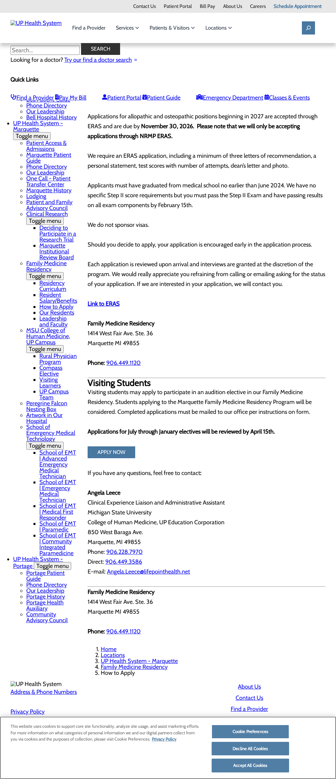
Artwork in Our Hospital (44, 418)
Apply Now (111, 452)
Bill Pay (207, 6)
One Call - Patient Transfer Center (48, 181)
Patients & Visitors (170, 28)
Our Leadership (45, 111)
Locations (216, 28)
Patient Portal (178, 6)
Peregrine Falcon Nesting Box (46, 406)
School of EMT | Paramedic (57, 526)
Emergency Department (233, 97)
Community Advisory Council (47, 617)
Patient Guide (163, 97)
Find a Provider (88, 28)
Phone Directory (46, 105)
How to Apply (56, 306)
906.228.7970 (124, 551)
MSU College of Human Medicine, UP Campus (48, 340)
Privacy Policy (27, 711)
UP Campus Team (54, 394)
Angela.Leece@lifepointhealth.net (148, 571)
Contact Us (144, 6)
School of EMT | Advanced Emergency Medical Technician (57, 464)
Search (100, 49)
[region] (168, 748)
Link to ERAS (104, 303)
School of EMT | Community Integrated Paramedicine (57, 544)
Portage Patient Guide (45, 575)
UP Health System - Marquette (38, 130)
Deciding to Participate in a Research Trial (57, 233)
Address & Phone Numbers (43, 692)
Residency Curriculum (52, 286)
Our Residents (56, 312)
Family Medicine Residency (46, 270)
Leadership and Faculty (53, 321)
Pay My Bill (72, 97)
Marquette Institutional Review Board (56, 251)
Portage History (45, 596)
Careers (258, 6)
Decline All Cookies (250, 748)
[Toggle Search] (308, 28)
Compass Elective (50, 370)
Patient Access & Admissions (46, 146)
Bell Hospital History (51, 117)
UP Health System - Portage (41, 562)
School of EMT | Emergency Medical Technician (57, 491)
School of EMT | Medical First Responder (57, 511)
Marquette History (49, 190)
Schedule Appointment (298, 6)
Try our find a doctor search (98, 59)
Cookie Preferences (250, 731)
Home (108, 649)
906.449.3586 (123, 561)
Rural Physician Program (58, 359)
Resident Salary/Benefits (58, 297)
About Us (232, 6)
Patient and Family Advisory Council (49, 205)
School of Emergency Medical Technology (50, 436)
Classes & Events (289, 97)
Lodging (36, 196)
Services (125, 28)
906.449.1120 (123, 362)
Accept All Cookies (250, 765)
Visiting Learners (50, 382)
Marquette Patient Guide (48, 157)
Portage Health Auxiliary (45, 605)
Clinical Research (47, 217)
